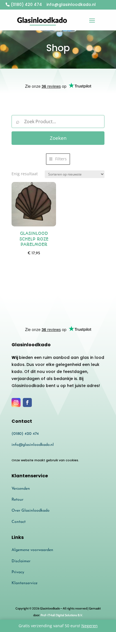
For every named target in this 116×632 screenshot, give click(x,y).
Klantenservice (24, 583)
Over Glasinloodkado (31, 511)
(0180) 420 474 (26, 4)
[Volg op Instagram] (16, 402)
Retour (17, 500)
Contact (19, 522)
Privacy (18, 572)
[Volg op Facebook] (27, 402)
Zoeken (58, 138)
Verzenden (21, 489)
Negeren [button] (89, 625)
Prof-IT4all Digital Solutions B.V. (62, 615)
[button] (58, 159)
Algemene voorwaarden (32, 550)
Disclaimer (21, 561)
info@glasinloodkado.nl (33, 445)
